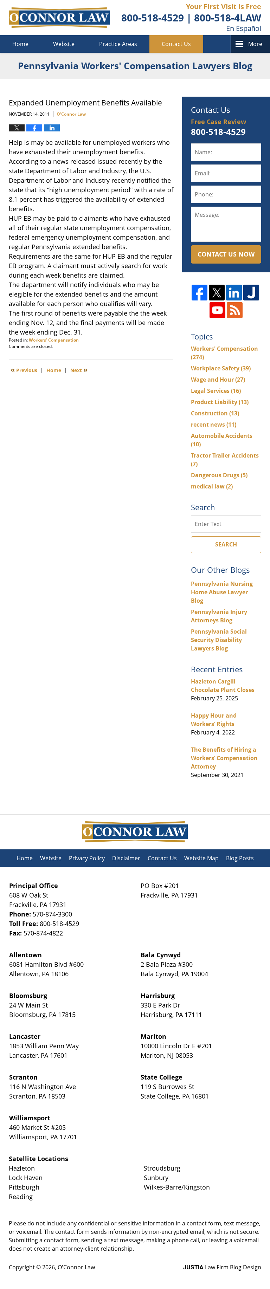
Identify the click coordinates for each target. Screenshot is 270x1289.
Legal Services (216, 391)
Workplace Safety (221, 368)
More (255, 44)
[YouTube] (217, 310)
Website (64, 44)
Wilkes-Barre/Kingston (177, 1187)
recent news (213, 424)
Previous (24, 369)
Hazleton (22, 1168)
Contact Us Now (226, 254)
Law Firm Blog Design (222, 1267)
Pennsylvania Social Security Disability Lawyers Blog (219, 640)
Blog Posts (240, 858)
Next (79, 369)
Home (20, 44)
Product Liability (220, 402)
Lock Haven (26, 1177)
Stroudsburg (162, 1168)
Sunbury (156, 1177)
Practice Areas (118, 44)
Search (226, 544)
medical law (212, 486)
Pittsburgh (24, 1187)
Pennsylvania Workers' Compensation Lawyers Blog (59, 17)
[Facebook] (199, 292)
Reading (21, 1196)
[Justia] (251, 292)
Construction (215, 413)
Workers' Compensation (54, 340)
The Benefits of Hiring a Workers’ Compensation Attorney (224, 758)
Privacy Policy (87, 858)
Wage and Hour (218, 379)
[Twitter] (217, 292)
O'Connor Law (76, 1267)
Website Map (201, 858)
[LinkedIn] (234, 292)
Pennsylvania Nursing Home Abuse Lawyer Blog (222, 592)
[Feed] (235, 310)
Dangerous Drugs (219, 475)
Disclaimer (126, 858)
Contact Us (176, 44)
